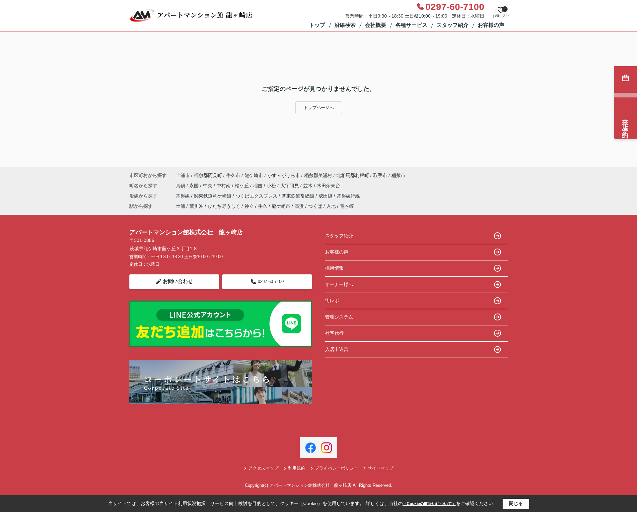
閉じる (516, 503)
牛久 (262, 206)
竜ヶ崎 (347, 206)
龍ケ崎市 (254, 175)
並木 (308, 185)
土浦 (180, 206)
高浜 (299, 206)
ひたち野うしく (224, 206)
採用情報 (334, 268)
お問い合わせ (178, 281)
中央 (208, 185)
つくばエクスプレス (257, 196)
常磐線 (183, 196)
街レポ (332, 300)
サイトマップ (380, 468)
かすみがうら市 (283, 175)
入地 (331, 206)
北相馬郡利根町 (352, 175)
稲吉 (258, 185)
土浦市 (183, 175)
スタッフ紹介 (452, 25)
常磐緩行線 (348, 196)
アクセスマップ (263, 468)
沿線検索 (345, 25)
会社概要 (375, 25)
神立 (249, 206)
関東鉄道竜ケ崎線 (213, 196)
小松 (272, 185)
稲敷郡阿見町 (208, 175)
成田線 (326, 196)
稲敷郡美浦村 (318, 175)
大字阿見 (290, 185)
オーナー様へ (339, 284)
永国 (194, 185)
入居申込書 (336, 349)
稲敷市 (398, 175)
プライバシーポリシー (336, 468)
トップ (317, 25)
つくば (315, 206)
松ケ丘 (242, 185)
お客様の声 (491, 25)
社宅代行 (334, 333)
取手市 (380, 175)
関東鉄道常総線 (299, 196)
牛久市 (233, 175)
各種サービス (411, 25)
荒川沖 (196, 206)
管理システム (339, 316)
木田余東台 (328, 185)
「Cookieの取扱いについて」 (429, 503)
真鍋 (181, 185)
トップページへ (319, 107)
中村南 (224, 185)
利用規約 (296, 468)
